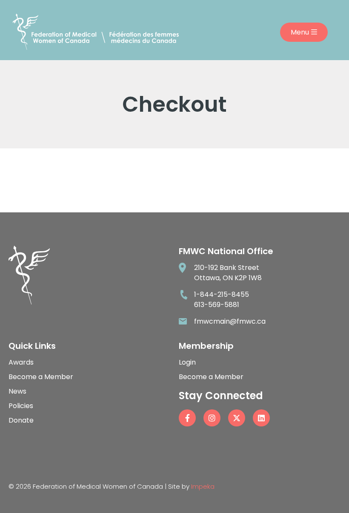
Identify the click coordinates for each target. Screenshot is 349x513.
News (17, 391)
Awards (21, 362)
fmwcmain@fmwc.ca (230, 321)
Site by (191, 486)
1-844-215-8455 (221, 294)
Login (187, 362)
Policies (21, 406)
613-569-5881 (216, 305)
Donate (21, 420)
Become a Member (41, 377)
